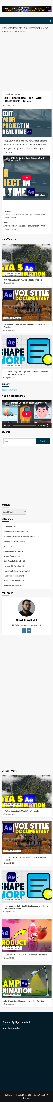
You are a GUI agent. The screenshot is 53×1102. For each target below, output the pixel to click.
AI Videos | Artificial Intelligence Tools (19, 536)
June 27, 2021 (10, 105)
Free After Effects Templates (15, 571)
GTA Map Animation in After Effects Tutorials (22, 280)
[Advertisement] (26, 61)
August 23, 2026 (10, 330)
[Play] (5, 425)
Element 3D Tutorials (12, 566)
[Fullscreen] (48, 425)
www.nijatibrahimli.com (11, 1028)
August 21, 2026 (10, 378)
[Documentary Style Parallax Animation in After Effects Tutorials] (27, 304)
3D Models (8, 527)
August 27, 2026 (10, 283)
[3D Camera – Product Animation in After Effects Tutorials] (27, 935)
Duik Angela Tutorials (12, 561)
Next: (24, 226)
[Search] (50, 21)
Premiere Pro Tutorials (12, 585)
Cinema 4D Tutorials (12, 551)
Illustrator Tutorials (11, 576)
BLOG (5, 546)
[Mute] (44, 425)
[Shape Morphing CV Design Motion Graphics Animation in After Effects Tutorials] (27, 352)
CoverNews (39, 1095)
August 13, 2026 (10, 1004)
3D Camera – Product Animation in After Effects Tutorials (25, 955)
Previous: (24, 214)
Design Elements (10, 556)
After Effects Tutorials (12, 94)
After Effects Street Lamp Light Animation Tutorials (23, 1001)
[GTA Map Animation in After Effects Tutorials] (27, 260)
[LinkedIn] (29, 630)
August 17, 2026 (10, 958)
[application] (27, 414)
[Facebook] (24, 630)
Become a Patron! (9, 390)
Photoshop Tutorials (12, 581)
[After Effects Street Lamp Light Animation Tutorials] (27, 981)
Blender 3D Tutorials (12, 541)
